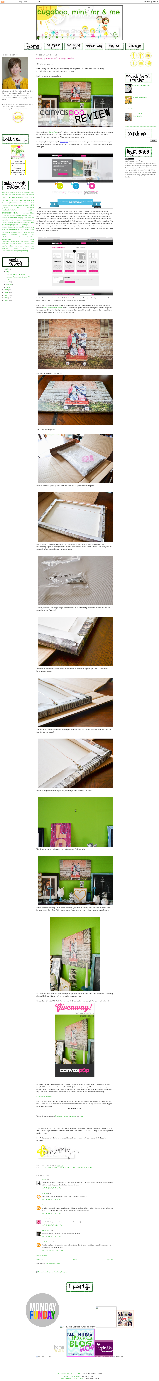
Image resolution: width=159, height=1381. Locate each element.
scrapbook (14, 232)
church (26, 197)
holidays (31, 210)
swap (33, 234)
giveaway (5, 207)
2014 (6, 290)
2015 (6, 269)
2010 (6, 300)
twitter (81, 1116)
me (33, 217)
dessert (21, 200)
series (20, 232)
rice (3, 232)
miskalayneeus (28, 220)
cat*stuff (31, 194)
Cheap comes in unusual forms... (141, 85)
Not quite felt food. (130, 109)
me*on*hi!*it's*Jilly (7, 220)
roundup (7, 232)
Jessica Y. (45, 1219)
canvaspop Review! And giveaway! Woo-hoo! (55, 58)
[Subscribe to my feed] (148, 66)
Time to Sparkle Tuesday (71, 1379)
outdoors (27, 222)
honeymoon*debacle (28, 213)
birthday (18, 194)
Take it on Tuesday (73, 1376)
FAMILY (30, 202)
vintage (32, 244)
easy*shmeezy (12, 202)
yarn (32, 248)
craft (11, 200)
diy (25, 200)
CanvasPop (53, 132)
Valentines (26, 244)
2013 (6, 292)
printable (21, 227)
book (23, 194)
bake (10, 194)
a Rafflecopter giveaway (44, 1096)
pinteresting (11, 227)
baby (6, 194)
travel (3, 244)
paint (32, 222)
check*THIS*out (8, 197)
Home (75, 1259)
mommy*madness (7, 222)
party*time (14, 224)
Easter (3, 203)
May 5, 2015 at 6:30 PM (51, 1199)
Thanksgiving (6, 239)
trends (7, 244)
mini (18, 220)
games (27, 205)
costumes (5, 200)
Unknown (45, 1193)
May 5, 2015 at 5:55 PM (51, 1188)
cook (32, 197)
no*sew (16, 222)
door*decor (30, 200)
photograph (26, 224)
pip (17, 227)
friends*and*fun (19, 205)
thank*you (30, 237)
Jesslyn (44, 1179)
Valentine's (18, 244)
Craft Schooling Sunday (68, 1374)
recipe (3, 229)
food (11, 205)
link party (20, 218)
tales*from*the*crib (8, 237)
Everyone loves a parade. (139, 97)
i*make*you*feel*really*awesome (11, 215)
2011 (6, 298)
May (8, 272)
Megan (44, 1205)
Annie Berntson (47, 1242)
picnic (32, 225)
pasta (20, 225)
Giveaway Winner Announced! (15, 274)
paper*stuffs (6, 225)
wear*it (4, 246)
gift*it (32, 205)
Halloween (30, 207)
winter (32, 246)
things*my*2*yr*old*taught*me (12, 241)
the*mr (32, 239)
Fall (25, 203)
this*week (26, 241)
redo (7, 229)
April (8, 282)
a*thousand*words (28, 192)
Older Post (110, 1259)
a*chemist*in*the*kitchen (14, 192)
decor (16, 200)
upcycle (12, 244)
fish (9, 205)
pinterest (4, 227)
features (4, 205)
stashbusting (14, 234)
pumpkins (27, 227)
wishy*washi (5, 248)
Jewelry (30, 215)
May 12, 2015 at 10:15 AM (53, 1250)
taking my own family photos (53, 307)
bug (26, 194)
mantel (29, 218)
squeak (4, 234)
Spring (32, 232)
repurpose (26, 229)
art (3, 194)
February (9, 284)
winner (27, 246)
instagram (24, 215)
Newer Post (39, 1259)
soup (29, 232)
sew (25, 232)
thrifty (32, 241)
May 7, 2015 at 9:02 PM (51, 1236)
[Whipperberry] (125, 1327)
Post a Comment (41, 1255)
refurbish (19, 229)
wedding (10, 246)
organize (22, 222)
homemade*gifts (10, 212)
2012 (6, 295)
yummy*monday (22, 251)
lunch (25, 218)
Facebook (58, 1116)
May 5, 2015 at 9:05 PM (51, 1213)
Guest (18, 207)
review (32, 229)
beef (13, 194)
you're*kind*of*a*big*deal (9, 251)
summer (24, 234)
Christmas (19, 197)
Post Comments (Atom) (52, 1264)
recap (32, 227)
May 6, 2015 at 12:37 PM (52, 1225)
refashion (12, 229)
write (24, 248)
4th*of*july (5, 192)
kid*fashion (6, 218)
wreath (16, 248)
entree (20, 203)
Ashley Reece (46, 1230)
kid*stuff (13, 217)
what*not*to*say (19, 246)
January (9, 287)
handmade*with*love (10, 210)
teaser (21, 237)
